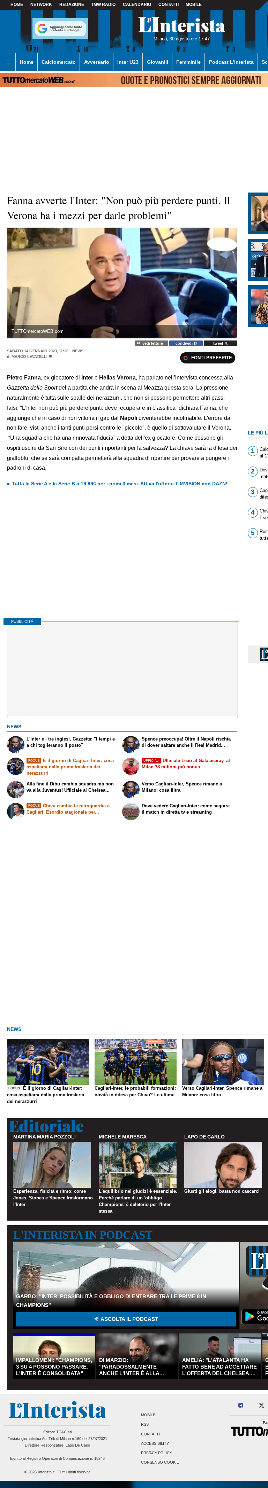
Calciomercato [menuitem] (59, 62)
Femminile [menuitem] (188, 62)
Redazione (71, 4)
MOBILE (194, 4)
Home (16, 4)
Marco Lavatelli (29, 356)
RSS (145, 1425)
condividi (185, 343)
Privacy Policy (156, 1453)
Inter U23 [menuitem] (128, 62)
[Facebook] (241, 1406)
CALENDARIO (137, 4)
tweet (218, 343)
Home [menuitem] (27, 62)
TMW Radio (103, 4)
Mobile (148, 1415)
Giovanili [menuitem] (157, 62)
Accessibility (155, 1443)
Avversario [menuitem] (96, 62)
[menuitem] (8, 62)
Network (41, 4)
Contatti (150, 1434)
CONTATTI (168, 4)
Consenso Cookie (160, 1462)
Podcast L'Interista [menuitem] (231, 62)
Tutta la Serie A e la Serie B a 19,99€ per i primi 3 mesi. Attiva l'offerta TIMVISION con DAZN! (120, 483)
